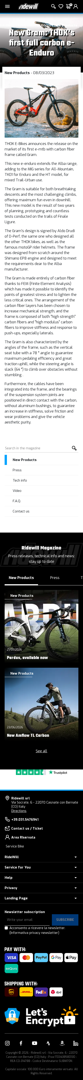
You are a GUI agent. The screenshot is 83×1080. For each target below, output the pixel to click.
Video (17, 490)
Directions (19, 811)
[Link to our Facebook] (21, 1043)
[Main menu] (7, 6)
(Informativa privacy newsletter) (34, 933)
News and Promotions (34, 25)
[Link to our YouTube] (34, 1043)
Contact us (21, 511)
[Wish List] (61, 6)
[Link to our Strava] (48, 1043)
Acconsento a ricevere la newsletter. (37, 930)
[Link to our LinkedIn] (75, 1043)
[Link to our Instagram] (7, 1043)
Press (17, 470)
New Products (65, 25)
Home (10, 25)
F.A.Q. (17, 501)
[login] (75, 6)
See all (41, 751)
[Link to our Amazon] (62, 1043)
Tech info (20, 480)
